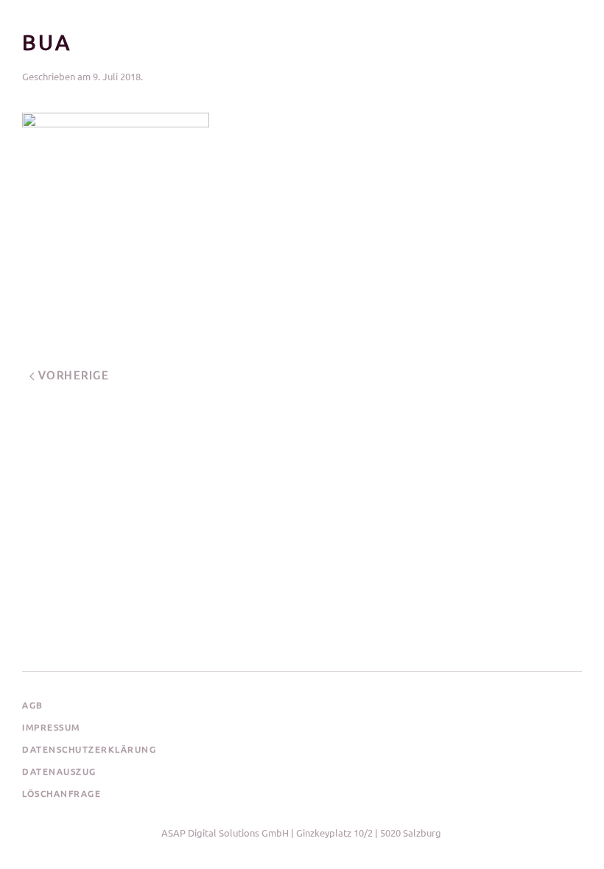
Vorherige (72, 374)
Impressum (51, 727)
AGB (32, 705)
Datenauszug (59, 771)
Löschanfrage (61, 793)
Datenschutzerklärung (89, 749)
